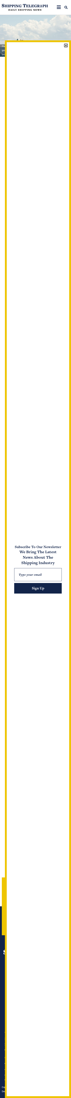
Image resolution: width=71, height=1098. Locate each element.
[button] (66, 7)
